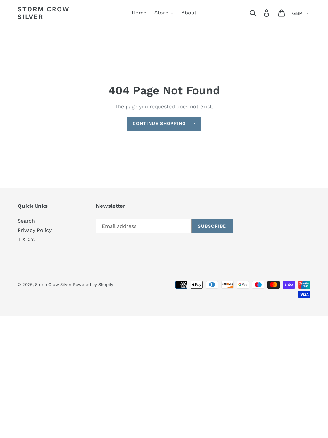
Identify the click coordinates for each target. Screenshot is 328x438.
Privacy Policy (35, 230)
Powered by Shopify (93, 284)
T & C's (26, 239)
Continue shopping (159, 123)
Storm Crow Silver (44, 13)
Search (26, 221)
